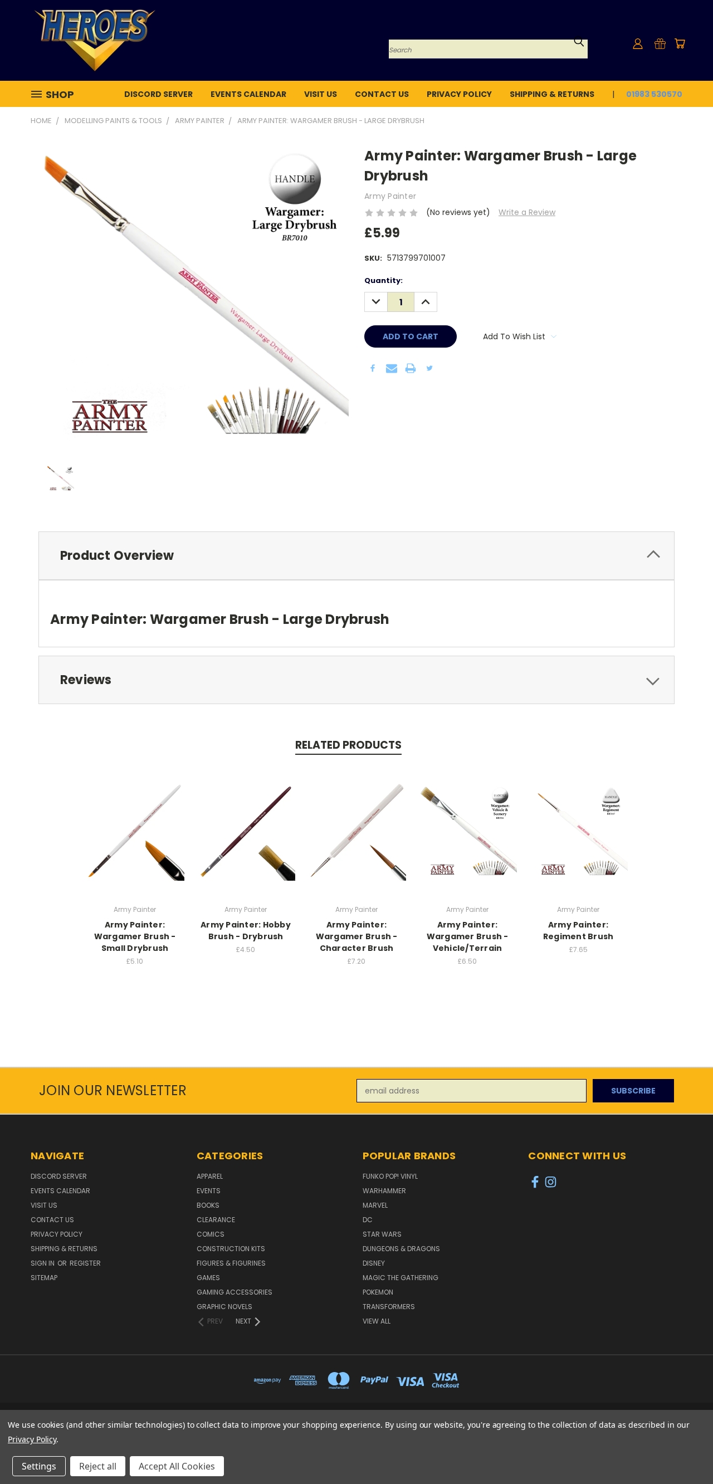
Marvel (375, 1205)
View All (376, 1321)
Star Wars (382, 1234)
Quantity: (383, 280)
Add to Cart (135, 839)
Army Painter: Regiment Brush (578, 930)
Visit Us (320, 94)
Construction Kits (231, 1248)
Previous (683, 1449)
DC (368, 1219)
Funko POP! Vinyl (390, 1176)
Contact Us (382, 94)
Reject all (97, 1466)
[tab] (356, 555)
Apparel (210, 1176)
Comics (210, 1234)
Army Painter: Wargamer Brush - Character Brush (357, 936)
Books (208, 1205)
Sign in (43, 1263)
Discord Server (158, 94)
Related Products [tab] (348, 745)
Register (85, 1263)
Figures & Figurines (231, 1263)
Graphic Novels (224, 1306)
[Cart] (679, 43)
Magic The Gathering (400, 1277)
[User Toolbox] (637, 43)
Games (208, 1277)
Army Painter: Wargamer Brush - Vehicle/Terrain (468, 936)
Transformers (389, 1306)
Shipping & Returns (552, 94)
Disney (374, 1263)
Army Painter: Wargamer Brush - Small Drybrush (135, 936)
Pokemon (378, 1292)
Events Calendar (248, 94)
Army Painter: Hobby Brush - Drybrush (246, 930)
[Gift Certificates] (660, 43)
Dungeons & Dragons (401, 1248)
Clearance (216, 1219)
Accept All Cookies (177, 1466)
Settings (39, 1466)
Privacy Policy (459, 94)
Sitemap (44, 1277)
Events (209, 1190)
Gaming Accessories (234, 1292)
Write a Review (527, 212)
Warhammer (384, 1190)
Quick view (135, 819)
